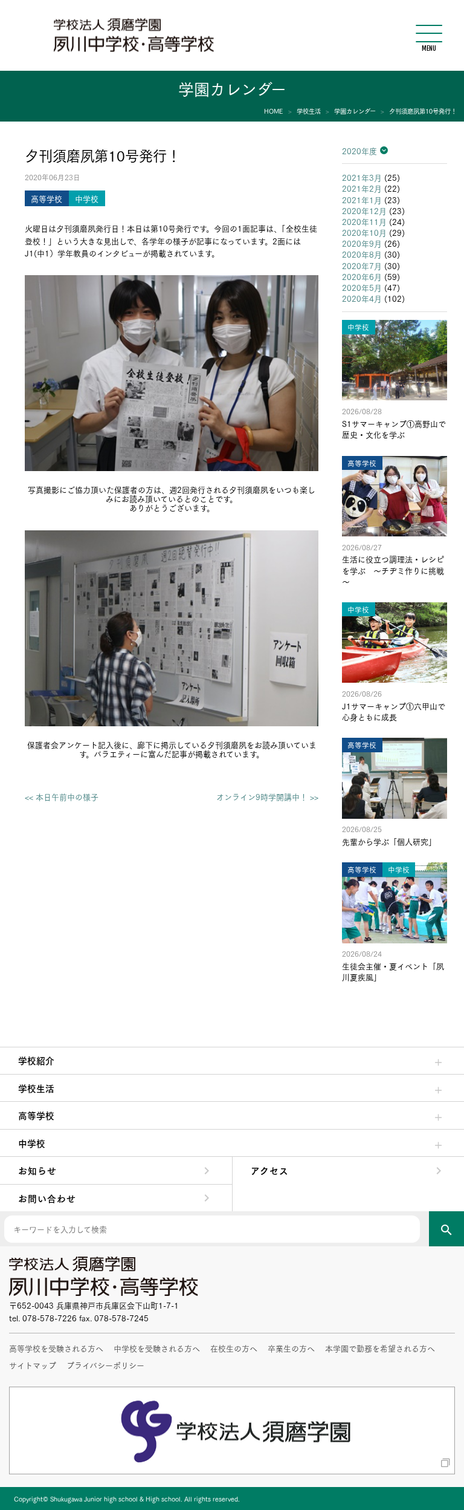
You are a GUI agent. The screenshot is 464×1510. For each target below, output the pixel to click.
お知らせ (37, 1170)
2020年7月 (362, 265)
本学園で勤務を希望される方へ (380, 1348)
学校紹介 (36, 1060)
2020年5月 (362, 287)
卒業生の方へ (291, 1348)
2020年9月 (362, 243)
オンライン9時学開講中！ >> (267, 796)
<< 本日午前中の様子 (61, 796)
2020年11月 (364, 221)
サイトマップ (32, 1365)
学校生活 (36, 1088)
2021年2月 (362, 188)
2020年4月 (362, 298)
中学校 (31, 1143)
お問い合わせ (47, 1198)
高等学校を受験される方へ (56, 1348)
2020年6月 (362, 276)
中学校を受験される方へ (157, 1348)
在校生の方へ (233, 1348)
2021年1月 (362, 200)
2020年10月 (364, 232)
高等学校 (36, 1115)
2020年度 (359, 151)
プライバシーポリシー (105, 1365)
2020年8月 (362, 254)
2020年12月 (364, 210)
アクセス (270, 1170)
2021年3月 (362, 177)
